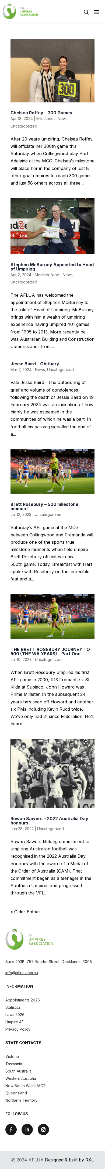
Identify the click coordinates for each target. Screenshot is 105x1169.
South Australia (18, 1071)
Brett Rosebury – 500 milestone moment (44, 506)
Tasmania (13, 1063)
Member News (48, 274)
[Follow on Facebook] (11, 1129)
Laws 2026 (14, 1014)
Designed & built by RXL (69, 1160)
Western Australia (20, 1078)
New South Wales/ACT (25, 1085)
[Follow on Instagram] (43, 1129)
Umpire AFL (15, 1022)
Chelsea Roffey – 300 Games (41, 112)
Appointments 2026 (22, 1000)
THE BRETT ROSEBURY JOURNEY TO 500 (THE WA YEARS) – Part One (50, 651)
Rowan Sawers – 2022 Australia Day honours (49, 821)
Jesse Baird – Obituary (34, 363)
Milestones (45, 118)
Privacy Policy (17, 1029)
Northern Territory (21, 1100)
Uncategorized (23, 126)
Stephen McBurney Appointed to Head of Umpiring (52, 267)
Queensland (16, 1093)
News (63, 118)
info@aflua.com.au (21, 972)
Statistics (13, 1007)
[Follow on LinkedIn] (27, 1129)
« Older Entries (25, 911)
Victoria (12, 1056)
